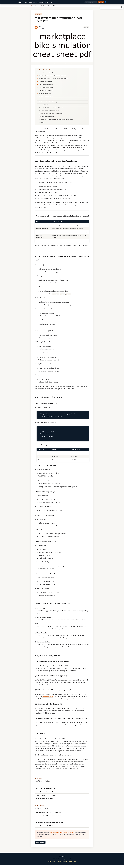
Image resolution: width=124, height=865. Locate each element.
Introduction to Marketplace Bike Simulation (49, 72)
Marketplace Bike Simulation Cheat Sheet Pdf (62, 832)
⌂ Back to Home (40, 842)
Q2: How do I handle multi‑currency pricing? (49, 110)
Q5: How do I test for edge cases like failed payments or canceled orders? (56, 119)
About (30, 2)
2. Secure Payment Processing (46, 87)
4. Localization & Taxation (45, 93)
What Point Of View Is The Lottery (44, 798)
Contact (35, 2)
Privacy (46, 2)
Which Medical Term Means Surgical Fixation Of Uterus (49, 822)
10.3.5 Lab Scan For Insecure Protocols (45, 788)
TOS (51, 2)
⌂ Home (101, 2)
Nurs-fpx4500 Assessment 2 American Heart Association (50, 785)
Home (26, 2)
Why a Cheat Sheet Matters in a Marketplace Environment (52, 75)
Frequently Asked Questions (45, 105)
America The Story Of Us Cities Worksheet (46, 791)
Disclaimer (41, 2)
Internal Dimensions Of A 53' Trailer (45, 825)
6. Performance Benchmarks (45, 99)
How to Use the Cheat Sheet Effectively (48, 102)
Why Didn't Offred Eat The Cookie (44, 819)
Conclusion (41, 122)
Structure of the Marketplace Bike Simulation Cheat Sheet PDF (53, 78)
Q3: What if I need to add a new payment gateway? (51, 113)
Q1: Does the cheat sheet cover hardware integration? (51, 107)
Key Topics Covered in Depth (45, 81)
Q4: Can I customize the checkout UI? (47, 116)
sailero (20, 2)
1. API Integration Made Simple (46, 84)
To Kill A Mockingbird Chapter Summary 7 (46, 795)
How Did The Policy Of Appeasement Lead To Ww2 (48, 812)
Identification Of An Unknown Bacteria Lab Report (48, 815)
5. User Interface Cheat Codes (46, 96)
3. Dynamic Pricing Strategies (46, 90)
